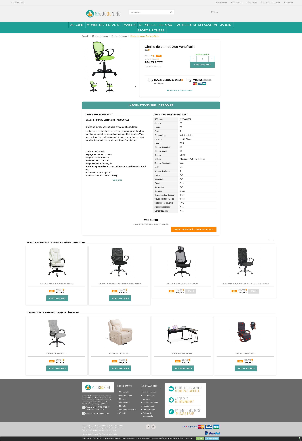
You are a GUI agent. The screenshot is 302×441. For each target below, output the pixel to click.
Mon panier (252, 2)
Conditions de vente (150, 402)
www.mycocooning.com (90, 434)
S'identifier (289, 2)
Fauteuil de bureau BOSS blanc (56, 284)
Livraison (146, 399)
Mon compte (222, 2)
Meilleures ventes (149, 392)
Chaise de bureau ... (56, 354)
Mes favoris (237, 2)
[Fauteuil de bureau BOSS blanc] (57, 262)
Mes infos (122, 406)
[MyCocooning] (104, 14)
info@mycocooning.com (100, 413)
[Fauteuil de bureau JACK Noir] (182, 262)
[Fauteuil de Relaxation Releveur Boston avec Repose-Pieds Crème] (119, 332)
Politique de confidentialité (148, 414)
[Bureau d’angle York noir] (182, 332)
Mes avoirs (123, 399)
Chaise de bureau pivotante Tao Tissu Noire (245, 284)
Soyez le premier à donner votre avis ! (194, 229)
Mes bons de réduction (127, 409)
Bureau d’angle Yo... (182, 354)
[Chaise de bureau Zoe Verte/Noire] (93, 86)
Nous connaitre (148, 406)
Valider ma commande (271, 2)
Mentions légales (149, 409)
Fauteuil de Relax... (119, 354)
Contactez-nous (149, 395)
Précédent (87, 84)
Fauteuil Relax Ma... (245, 354)
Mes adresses (124, 402)
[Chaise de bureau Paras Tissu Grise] (56, 332)
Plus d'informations (212, 439)
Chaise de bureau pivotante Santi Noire (119, 284)
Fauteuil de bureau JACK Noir (182, 284)
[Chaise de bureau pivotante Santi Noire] (119, 262)
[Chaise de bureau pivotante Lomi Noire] (245, 262)
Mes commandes (125, 395)
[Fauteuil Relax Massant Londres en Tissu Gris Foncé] (245, 332)
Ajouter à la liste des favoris (181, 90)
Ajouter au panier (202, 65)
